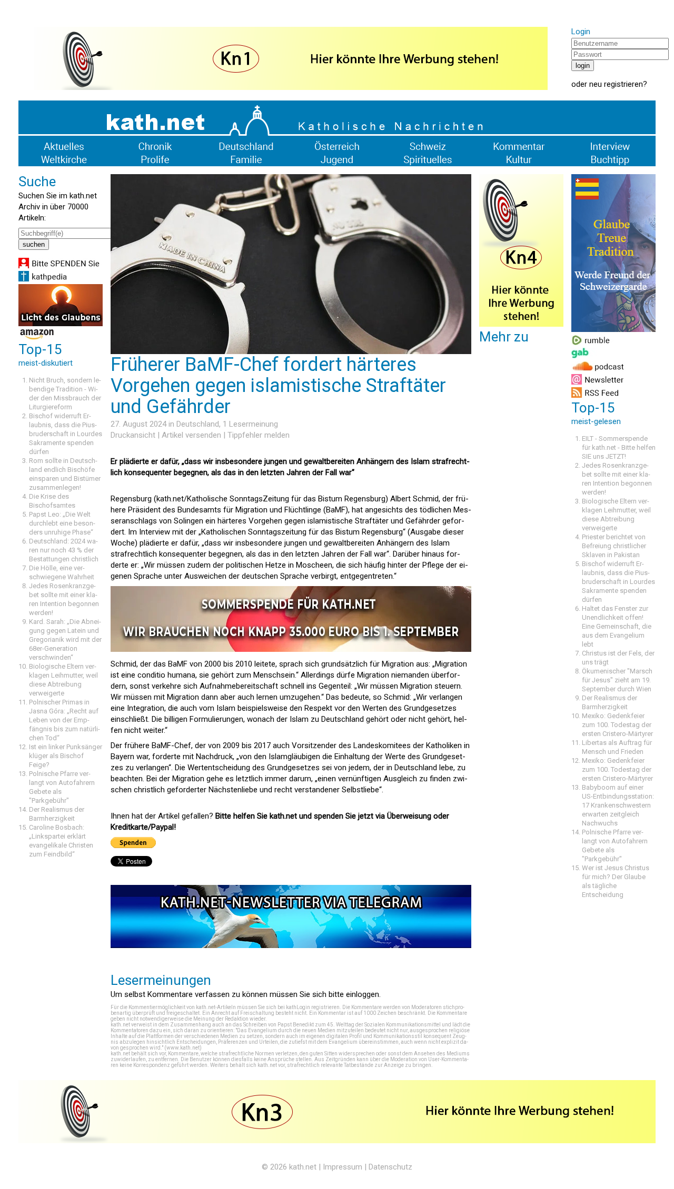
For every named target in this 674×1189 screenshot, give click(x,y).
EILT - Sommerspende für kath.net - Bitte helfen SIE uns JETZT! (619, 447)
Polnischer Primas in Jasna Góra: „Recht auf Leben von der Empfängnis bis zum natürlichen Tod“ (64, 720)
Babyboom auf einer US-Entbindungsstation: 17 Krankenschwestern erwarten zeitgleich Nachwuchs (618, 805)
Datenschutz (390, 1167)
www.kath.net (183, 1048)
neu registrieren (616, 84)
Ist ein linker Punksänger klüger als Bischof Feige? (65, 756)
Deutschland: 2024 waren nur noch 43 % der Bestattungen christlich (63, 550)
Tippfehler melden (258, 435)
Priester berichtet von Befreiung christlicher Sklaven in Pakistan (614, 546)
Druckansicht (133, 435)
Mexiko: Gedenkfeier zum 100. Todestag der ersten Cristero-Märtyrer (617, 725)
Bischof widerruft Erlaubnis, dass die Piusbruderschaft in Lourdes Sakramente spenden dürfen (65, 434)
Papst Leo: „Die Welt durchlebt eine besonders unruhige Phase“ (62, 523)
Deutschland (197, 424)
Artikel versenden (191, 435)
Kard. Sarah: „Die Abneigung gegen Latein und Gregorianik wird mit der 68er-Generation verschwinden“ (65, 639)
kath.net (302, 1167)
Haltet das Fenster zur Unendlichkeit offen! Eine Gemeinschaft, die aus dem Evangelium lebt (616, 626)
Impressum (342, 1167)
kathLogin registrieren (313, 1007)
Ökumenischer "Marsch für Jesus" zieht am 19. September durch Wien (617, 680)
